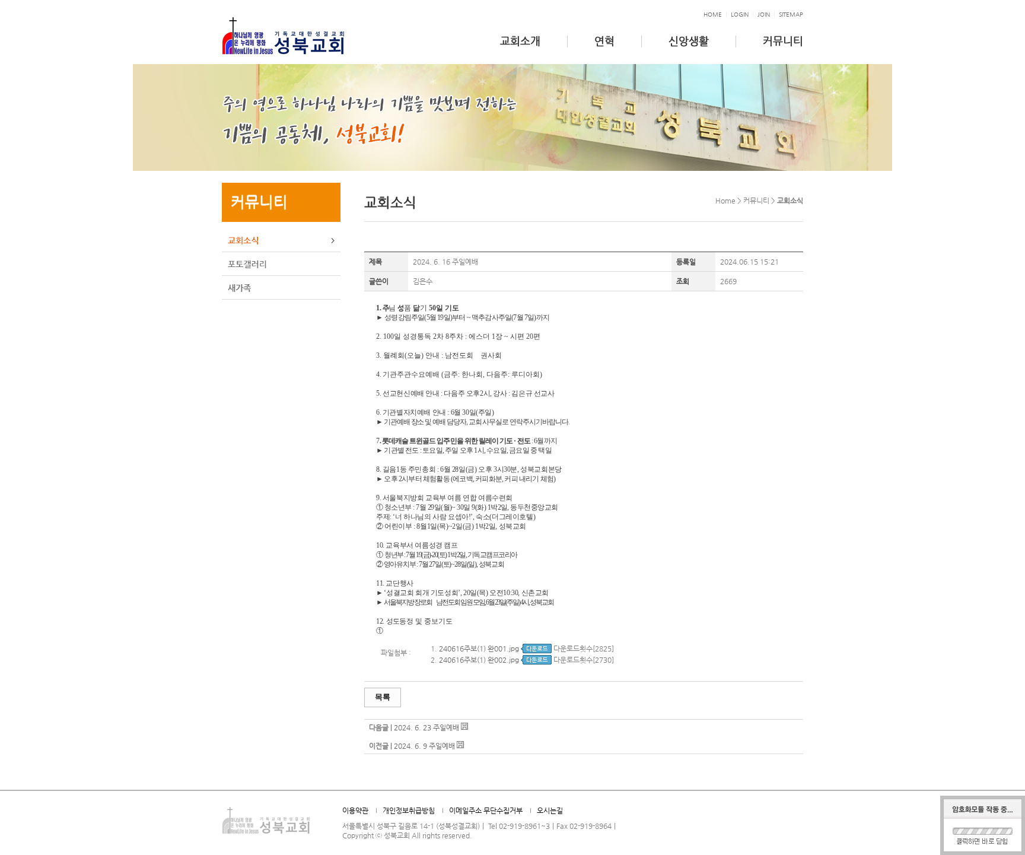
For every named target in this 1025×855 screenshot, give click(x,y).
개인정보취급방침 (409, 810)
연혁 (604, 40)
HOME (713, 14)
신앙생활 (689, 40)
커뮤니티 (783, 40)
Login (740, 14)
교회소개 (520, 40)
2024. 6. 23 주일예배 (426, 727)
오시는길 (550, 810)
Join (763, 14)
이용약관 (355, 810)
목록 (382, 696)
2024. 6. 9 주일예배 (424, 746)
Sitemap (791, 14)
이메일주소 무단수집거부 (486, 810)
